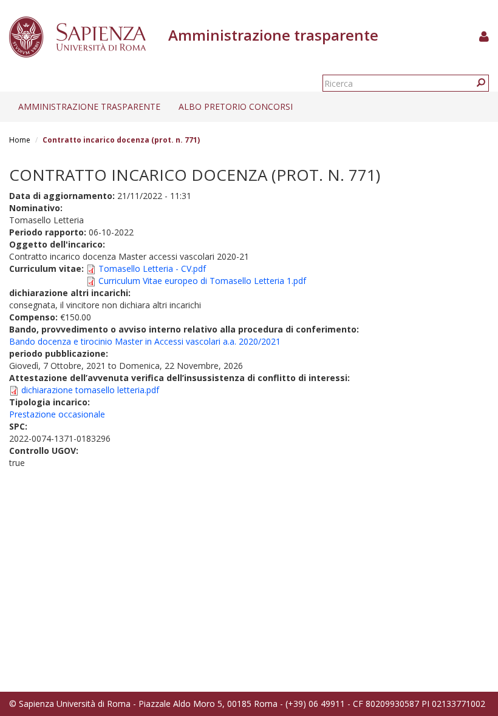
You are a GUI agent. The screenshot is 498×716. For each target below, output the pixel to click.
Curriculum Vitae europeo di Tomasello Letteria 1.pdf (202, 280)
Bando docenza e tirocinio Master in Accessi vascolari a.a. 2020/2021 (145, 341)
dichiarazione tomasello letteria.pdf (90, 390)
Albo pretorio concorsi (236, 106)
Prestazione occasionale (57, 414)
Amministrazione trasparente (89, 106)
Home (19, 140)
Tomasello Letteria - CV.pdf (152, 268)
